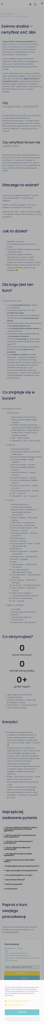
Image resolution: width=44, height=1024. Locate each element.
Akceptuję (22, 1012)
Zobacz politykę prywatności (19, 1001)
